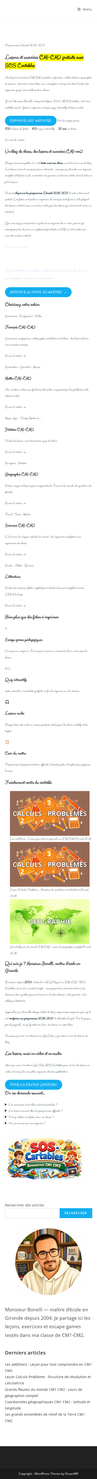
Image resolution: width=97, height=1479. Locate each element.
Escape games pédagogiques (23, 640)
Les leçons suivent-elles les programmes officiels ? (35, 1111)
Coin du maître (15, 753)
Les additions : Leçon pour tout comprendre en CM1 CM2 (42, 839)
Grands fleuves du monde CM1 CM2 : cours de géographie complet (46, 947)
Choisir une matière (31, 121)
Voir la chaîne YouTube (33, 1085)
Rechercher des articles (24, 1205)
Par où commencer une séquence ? (27, 1123)
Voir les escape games (67, 120)
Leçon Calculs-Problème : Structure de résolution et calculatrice (45, 889)
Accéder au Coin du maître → (38, 292)
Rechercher (76, 1213)
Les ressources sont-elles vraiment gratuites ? (33, 1104)
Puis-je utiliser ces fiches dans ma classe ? (31, 1117)
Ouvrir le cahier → (15, 356)
